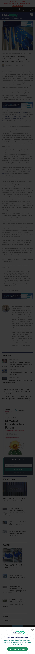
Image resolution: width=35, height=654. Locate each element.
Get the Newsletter (18, 649)
